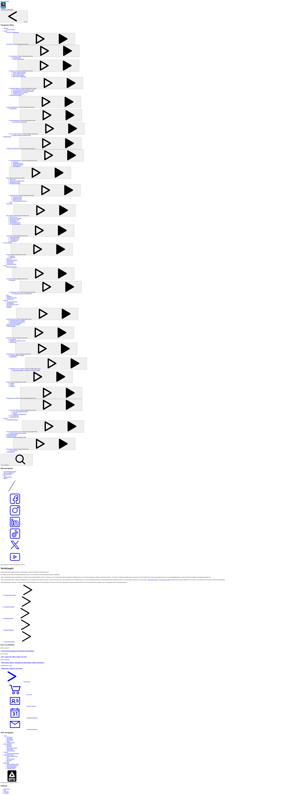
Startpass (6, 752)
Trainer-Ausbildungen (9, 473)
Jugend (8, 741)
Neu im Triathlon (8, 744)
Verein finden (10, 749)
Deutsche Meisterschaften (10, 595)
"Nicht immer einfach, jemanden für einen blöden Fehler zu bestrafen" (22, 662)
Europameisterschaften (165, 579)
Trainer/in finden (11, 742)
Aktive (5, 735)
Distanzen (9, 745)
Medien (5, 478)
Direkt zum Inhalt (5, 1)
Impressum (6, 791)
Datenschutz (7, 789)
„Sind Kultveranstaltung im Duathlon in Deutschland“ (18, 651)
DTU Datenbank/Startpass (10, 471)
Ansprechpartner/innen (12, 756)
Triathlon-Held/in (8, 477)
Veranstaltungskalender (9, 641)
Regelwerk (9, 746)
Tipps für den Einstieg (12, 748)
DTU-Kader (10, 737)
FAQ (5, 790)
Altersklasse (9, 738)
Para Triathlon (10, 740)
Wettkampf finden (11, 768)
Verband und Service (9, 754)
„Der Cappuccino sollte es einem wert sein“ (14, 657)
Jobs (5, 475)
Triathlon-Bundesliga (9, 630)
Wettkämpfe (6, 763)
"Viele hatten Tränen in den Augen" (12, 668)
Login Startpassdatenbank (13, 753)
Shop (8, 761)
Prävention (9, 760)
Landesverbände (10, 759)
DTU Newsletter (8, 474)
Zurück (25, 21)
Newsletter (6, 793)
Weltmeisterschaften (153, 579)
